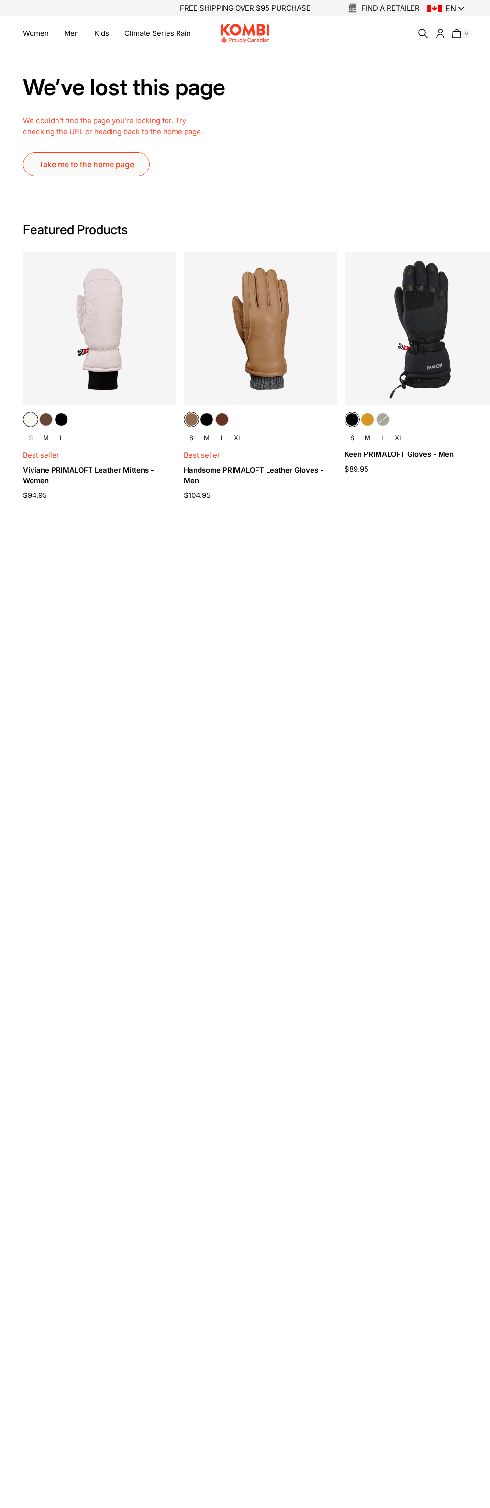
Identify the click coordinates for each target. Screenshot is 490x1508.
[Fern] (383, 419)
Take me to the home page (86, 164)
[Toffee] (191, 419)
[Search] (421, 33)
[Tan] (367, 419)
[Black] (61, 419)
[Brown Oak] (46, 419)
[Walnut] (222, 419)
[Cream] (30, 419)
